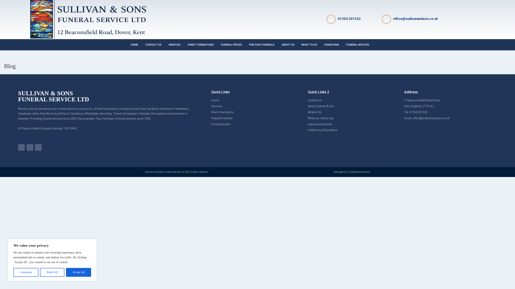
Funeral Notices (357, 44)
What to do (309, 44)
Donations (331, 44)
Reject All (52, 272)
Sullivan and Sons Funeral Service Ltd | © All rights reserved (176, 172)
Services (174, 44)
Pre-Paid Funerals (261, 44)
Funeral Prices (231, 44)
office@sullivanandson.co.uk (415, 19)
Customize (26, 272)
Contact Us (153, 44)
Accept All (79, 272)
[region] (52, 260)
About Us (288, 44)
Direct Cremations (201, 44)
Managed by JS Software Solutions (352, 172)
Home (134, 44)
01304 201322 (349, 19)
